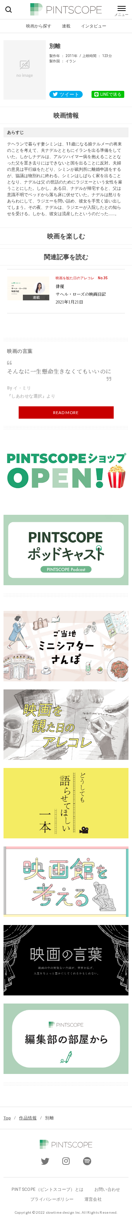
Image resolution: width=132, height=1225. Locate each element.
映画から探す (38, 26)
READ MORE (65, 412)
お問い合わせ (107, 1189)
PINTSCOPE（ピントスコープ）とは (47, 1189)
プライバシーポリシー (52, 1199)
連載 (66, 26)
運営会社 (93, 1199)
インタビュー (93, 26)
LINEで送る (110, 94)
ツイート (69, 94)
